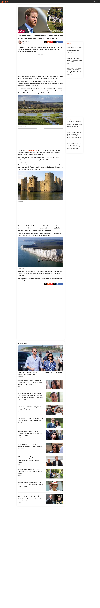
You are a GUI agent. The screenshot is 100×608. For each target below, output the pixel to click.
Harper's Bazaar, (33, 150)
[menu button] (98, 2)
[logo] (4, 2)
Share (61, 42)
